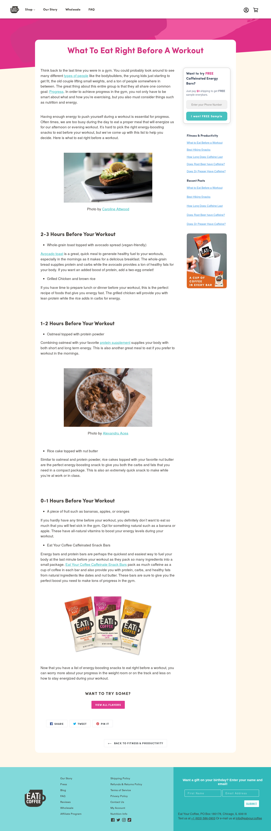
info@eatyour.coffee (249, 818)
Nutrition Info (118, 814)
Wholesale (73, 9)
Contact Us (117, 802)
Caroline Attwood (115, 208)
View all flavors (108, 705)
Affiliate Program (70, 814)
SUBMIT (251, 803)
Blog (63, 790)
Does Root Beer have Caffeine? (206, 164)
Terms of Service (120, 790)
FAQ (91, 9)
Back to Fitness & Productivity (138, 743)
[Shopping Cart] (256, 10)
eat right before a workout (146, 667)
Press (63, 784)
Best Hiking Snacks (199, 149)
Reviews (65, 802)
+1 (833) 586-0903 (203, 818)
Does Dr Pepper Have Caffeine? (206, 171)
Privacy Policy (119, 796)
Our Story (50, 9)
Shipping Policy (120, 778)
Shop (32, 9)
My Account (117, 808)
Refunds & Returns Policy (126, 784)
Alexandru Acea (115, 432)
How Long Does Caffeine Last (205, 157)
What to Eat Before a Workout (205, 142)
